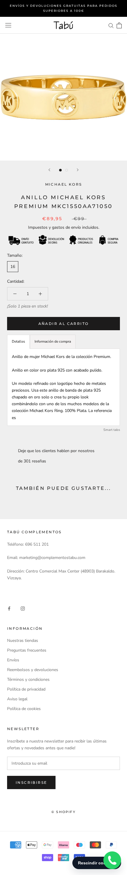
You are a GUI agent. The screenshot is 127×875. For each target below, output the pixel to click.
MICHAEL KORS (63, 184)
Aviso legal (17, 699)
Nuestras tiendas (22, 640)
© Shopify (63, 812)
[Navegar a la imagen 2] (66, 170)
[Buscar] (111, 25)
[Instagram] (23, 608)
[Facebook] (9, 608)
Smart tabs (111, 430)
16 (12, 266)
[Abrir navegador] (8, 25)
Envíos (13, 660)
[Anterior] (49, 170)
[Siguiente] (78, 170)
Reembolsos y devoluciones (32, 670)
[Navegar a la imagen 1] (60, 170)
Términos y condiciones (28, 679)
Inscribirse (31, 782)
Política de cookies (24, 709)
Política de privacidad (26, 689)
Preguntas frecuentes (26, 650)
